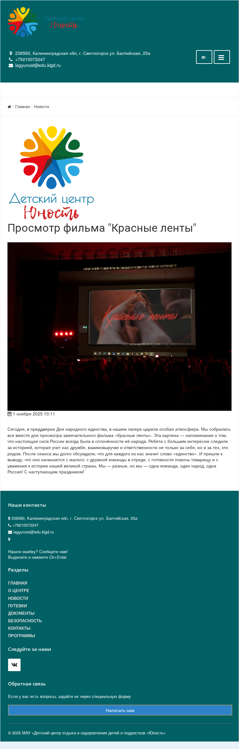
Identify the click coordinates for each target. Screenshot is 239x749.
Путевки (17, 606)
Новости (41, 106)
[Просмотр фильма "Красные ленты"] (119, 326)
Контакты (19, 628)
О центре (18, 590)
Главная (22, 106)
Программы (21, 635)
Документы (21, 613)
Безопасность (25, 620)
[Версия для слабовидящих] (204, 57)
